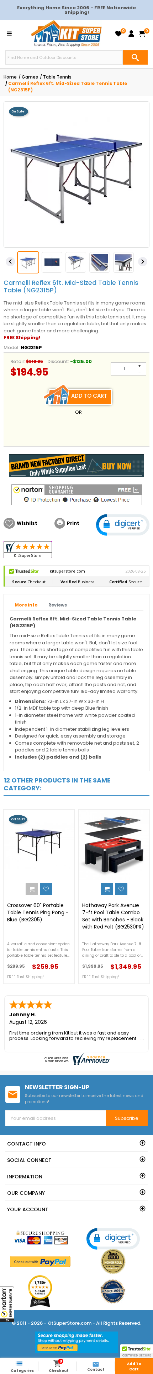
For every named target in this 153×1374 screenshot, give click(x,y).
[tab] (26, 605)
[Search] (135, 57)
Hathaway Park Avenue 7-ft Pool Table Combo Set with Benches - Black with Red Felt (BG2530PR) (113, 916)
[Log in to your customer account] (131, 33)
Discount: (58, 361)
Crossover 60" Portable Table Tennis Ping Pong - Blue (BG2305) (38, 912)
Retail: (17, 361)
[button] (7, 1304)
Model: (12, 347)
